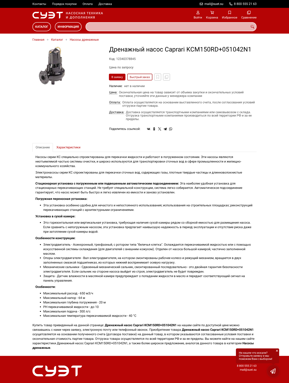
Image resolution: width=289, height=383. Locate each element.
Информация (68, 26)
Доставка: (116, 112)
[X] (159, 129)
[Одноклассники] (154, 129)
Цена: (113, 92)
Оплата (88, 4)
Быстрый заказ (140, 77)
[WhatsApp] (170, 129)
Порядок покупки (64, 4)
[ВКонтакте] (148, 129)
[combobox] (171, 26)
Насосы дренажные (84, 39)
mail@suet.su (213, 4)
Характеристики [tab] (68, 147)
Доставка (105, 4)
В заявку (117, 77)
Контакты (39, 4)
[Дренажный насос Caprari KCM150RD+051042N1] (67, 65)
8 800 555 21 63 (245, 4)
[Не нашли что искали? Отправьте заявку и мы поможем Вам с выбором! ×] (273, 371)
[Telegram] (165, 129)
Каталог (41, 26)
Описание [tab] (43, 147)
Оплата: (115, 102)
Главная (38, 39)
